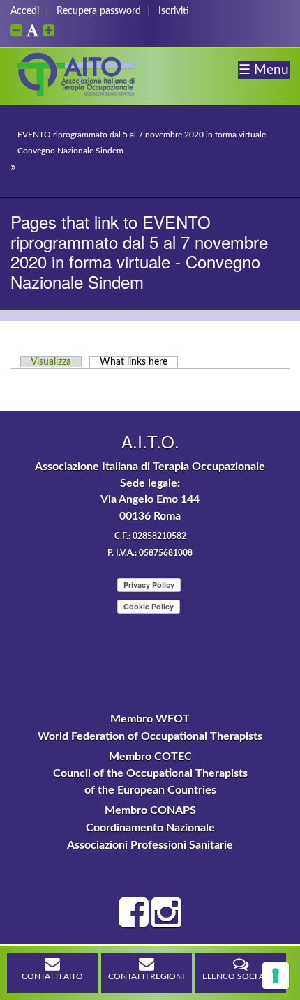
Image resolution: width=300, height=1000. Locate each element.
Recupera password (99, 11)
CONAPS (173, 810)
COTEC (173, 756)
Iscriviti (173, 11)
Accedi (24, 11)
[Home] (76, 95)
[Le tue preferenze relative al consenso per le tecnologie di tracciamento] (275, 975)
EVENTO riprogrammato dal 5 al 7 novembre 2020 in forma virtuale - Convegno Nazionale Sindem (144, 143)
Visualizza (51, 362)
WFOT (173, 719)
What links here (139, 362)
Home (16, 116)
